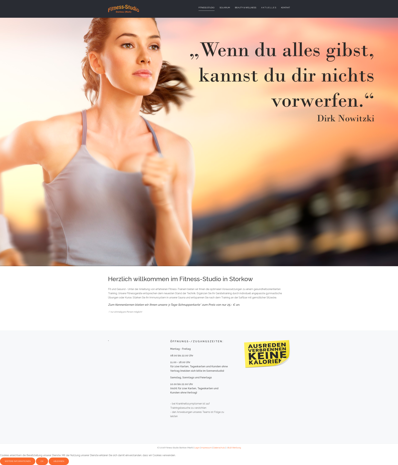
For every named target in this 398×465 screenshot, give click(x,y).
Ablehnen (58, 461)
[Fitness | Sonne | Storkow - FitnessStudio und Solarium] (123, 8)
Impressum (206, 447)
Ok (42, 461)
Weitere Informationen (18, 461)
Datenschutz (219, 447)
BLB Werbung (234, 447)
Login (197, 447)
